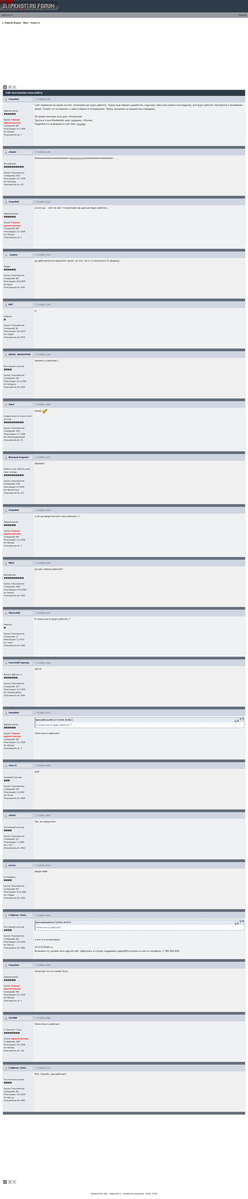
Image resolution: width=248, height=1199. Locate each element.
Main (25, 23)
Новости (35, 23)
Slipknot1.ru (7, 15)
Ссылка (81, 124)
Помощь (242, 15)
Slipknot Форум (13, 23)
